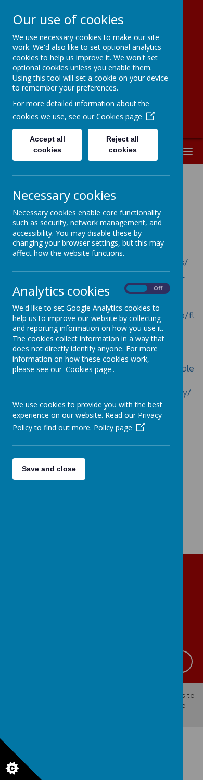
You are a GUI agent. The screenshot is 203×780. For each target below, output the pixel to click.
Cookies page (119, 116)
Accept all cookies (47, 144)
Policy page (113, 427)
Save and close (49, 469)
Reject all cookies (122, 144)
